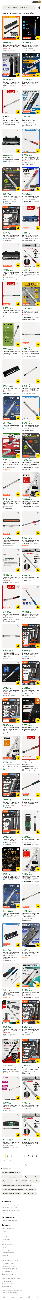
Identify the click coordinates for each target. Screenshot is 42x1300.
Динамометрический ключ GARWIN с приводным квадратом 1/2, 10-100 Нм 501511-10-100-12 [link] (11, 311)
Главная (4, 1297)
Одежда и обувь (7, 1242)
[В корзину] (18, 38)
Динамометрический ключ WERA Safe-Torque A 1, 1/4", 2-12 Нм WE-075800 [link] (11, 578)
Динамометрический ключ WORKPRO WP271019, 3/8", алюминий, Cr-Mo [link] (30, 615)
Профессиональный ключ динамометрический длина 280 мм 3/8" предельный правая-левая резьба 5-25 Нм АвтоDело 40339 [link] (30, 728)
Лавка (12, 1297)
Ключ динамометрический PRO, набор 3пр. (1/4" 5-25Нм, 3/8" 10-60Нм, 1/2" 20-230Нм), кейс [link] (30, 653)
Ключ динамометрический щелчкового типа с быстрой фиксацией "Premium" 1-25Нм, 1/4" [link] (30, 840)
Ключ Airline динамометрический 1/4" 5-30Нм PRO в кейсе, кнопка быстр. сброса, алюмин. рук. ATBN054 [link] (30, 765)
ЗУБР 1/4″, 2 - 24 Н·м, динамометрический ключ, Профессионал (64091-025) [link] (11, 158)
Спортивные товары (8, 1263)
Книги (3, 1258)
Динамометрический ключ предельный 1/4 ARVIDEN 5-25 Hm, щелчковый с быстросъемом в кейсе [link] (11, 197)
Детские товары (7, 1271)
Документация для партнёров (11, 1210)
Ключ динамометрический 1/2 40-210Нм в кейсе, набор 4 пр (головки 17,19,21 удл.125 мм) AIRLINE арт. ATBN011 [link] (11, 541)
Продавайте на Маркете (9, 1207)
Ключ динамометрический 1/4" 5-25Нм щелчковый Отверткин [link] (11, 463)
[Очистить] (34, 7)
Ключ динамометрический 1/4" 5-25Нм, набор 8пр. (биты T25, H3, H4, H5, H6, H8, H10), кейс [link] (11, 802)
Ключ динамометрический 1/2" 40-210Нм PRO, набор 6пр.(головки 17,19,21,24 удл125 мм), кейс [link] (11, 235)
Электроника (6, 1239)
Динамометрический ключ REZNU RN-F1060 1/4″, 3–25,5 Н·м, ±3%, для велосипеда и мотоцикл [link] (11, 877)
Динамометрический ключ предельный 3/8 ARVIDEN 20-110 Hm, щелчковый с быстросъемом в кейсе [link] (30, 463)
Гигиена (4, 1236)
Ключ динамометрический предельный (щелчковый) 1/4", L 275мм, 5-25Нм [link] (30, 311)
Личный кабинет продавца (10, 1205)
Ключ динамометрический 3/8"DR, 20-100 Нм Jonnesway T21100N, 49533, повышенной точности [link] (30, 802)
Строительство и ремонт (9, 1269)
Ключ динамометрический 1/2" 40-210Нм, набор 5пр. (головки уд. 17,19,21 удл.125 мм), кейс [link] (11, 728)
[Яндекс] (15, 1293)
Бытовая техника (7, 1234)
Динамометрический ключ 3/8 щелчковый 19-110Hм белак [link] (11, 1030)
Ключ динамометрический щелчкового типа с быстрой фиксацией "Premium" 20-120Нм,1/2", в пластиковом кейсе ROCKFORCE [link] (11, 1142)
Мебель (4, 1231)
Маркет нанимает (7, 1284)
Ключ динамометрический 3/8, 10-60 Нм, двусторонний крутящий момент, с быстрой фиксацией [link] (11, 993)
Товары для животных (8, 1266)
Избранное (21, 1297)
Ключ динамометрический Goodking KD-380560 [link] (11, 953)
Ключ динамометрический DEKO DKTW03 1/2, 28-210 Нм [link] (30, 82)
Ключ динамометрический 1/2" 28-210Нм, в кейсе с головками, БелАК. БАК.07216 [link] (30, 953)
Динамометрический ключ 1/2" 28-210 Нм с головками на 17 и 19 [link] (30, 502)
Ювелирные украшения (9, 1274)
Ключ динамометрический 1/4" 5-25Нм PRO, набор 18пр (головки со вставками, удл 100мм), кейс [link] (30, 691)
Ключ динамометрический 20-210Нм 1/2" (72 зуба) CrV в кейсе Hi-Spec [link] (11, 691)
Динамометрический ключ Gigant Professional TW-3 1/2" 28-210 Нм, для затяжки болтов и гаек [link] (30, 914)
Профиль (38, 1297)
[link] (11, 1172)
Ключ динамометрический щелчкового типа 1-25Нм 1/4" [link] (30, 197)
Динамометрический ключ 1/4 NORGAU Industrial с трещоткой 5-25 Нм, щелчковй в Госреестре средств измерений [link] (30, 45)
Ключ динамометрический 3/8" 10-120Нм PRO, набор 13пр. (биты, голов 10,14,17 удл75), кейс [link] (30, 1068)
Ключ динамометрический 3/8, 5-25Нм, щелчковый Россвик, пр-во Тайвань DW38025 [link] (11, 914)
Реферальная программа (9, 1220)
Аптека (4, 1247)
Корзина (29, 1297)
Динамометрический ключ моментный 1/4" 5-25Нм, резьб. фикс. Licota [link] (30, 389)
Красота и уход (6, 1250)
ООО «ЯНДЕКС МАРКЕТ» (14, 1290)
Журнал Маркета (7, 1286)
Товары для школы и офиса (10, 1260)
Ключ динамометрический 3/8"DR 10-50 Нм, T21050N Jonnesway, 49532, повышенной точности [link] (30, 352)
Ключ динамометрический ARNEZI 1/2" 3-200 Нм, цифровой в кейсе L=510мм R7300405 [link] (30, 541)
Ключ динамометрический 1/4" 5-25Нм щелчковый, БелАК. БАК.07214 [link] (11, 82)
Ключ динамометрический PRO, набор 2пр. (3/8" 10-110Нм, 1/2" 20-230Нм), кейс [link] (30, 1030)
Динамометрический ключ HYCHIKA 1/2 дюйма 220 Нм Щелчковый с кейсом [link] (11, 45)
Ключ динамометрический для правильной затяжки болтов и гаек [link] (30, 273)
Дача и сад (5, 1255)
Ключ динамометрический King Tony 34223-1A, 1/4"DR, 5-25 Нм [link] (30, 426)
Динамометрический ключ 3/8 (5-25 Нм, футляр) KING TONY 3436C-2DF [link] (11, 119)
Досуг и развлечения (8, 1228)
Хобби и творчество (8, 1252)
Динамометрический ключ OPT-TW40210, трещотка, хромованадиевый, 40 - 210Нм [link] (30, 119)
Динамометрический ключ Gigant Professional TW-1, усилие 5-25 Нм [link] (11, 502)
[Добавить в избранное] (18, 18)
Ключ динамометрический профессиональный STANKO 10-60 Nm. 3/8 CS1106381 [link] (11, 615)
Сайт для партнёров (8, 1213)
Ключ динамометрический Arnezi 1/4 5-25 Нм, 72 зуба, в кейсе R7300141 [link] (30, 158)
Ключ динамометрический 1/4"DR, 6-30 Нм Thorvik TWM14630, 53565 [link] (11, 273)
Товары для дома (7, 1244)
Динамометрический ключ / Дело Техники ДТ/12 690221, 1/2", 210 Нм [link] (11, 352)
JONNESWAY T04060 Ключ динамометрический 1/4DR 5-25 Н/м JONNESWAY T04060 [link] (11, 653)
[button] (39, 7)
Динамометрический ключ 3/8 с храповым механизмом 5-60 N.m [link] (30, 993)
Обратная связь (6, 1281)
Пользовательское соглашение (11, 1278)
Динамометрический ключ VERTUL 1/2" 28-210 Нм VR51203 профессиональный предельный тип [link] (30, 235)
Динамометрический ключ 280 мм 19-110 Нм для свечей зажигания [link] (11, 1106)
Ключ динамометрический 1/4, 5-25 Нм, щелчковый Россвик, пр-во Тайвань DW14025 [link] (11, 426)
